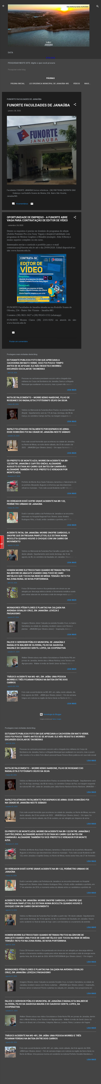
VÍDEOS (76, 83)
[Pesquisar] (97, 6)
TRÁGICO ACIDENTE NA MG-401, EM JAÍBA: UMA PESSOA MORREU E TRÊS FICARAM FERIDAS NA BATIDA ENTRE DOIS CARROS (37, 679)
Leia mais (71, 390)
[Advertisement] (91, 129)
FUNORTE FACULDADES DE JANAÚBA (38, 105)
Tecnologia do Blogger (52, 714)
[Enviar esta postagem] (31, 204)
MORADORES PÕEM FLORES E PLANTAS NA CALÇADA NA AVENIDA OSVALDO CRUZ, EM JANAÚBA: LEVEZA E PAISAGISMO (36, 610)
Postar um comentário (18, 341)
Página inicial (18, 83)
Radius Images (56, 719)
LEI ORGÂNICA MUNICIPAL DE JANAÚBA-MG (49, 83)
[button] (74, 105)
